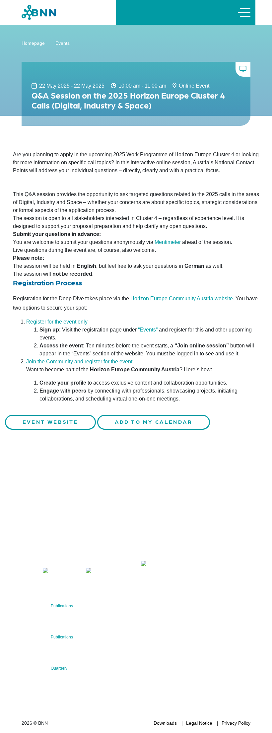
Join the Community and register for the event (79, 361)
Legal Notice (199, 723)
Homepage (33, 43)
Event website (50, 421)
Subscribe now (180, 544)
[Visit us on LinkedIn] (61, 571)
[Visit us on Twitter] (29, 571)
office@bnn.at (36, 554)
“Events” (148, 329)
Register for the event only (57, 322)
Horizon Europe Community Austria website (181, 298)
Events (62, 43)
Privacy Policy (236, 723)
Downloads (165, 723)
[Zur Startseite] (39, 12)
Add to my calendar (154, 421)
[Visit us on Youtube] (104, 571)
